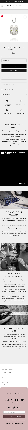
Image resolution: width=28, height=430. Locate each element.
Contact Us (4, 382)
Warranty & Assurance (7, 375)
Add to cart (14, 66)
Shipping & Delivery (6, 372)
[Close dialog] (27, 388)
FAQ (2, 377)
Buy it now (14, 70)
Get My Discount (14, 416)
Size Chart (4, 385)
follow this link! (22, 341)
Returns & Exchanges (7, 369)
